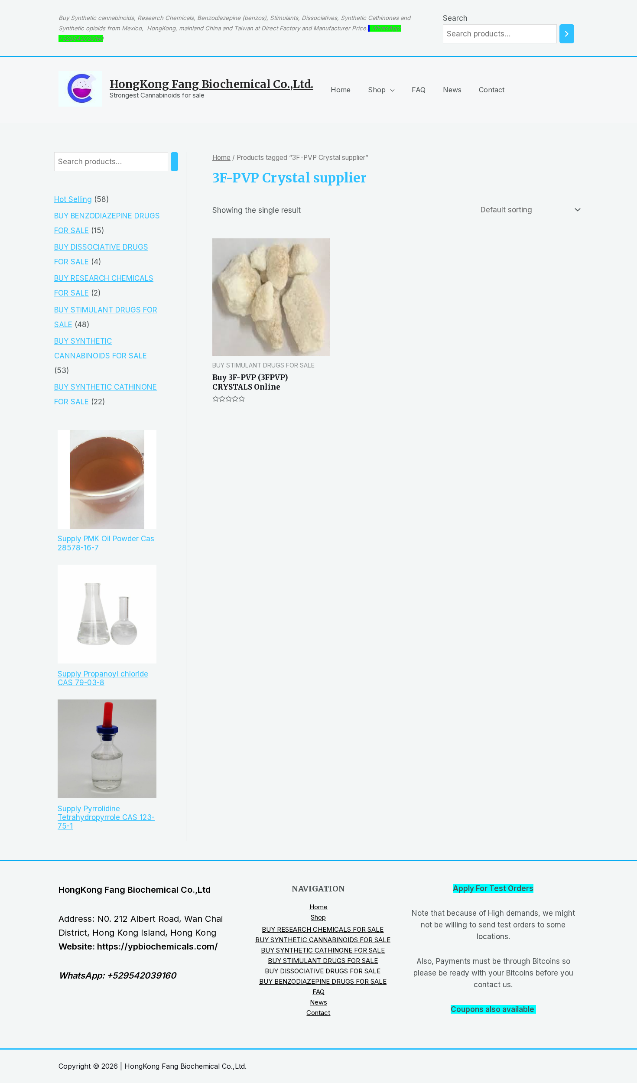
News (452, 89)
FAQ (419, 89)
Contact (491, 89)
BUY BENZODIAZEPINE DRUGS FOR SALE (323, 981)
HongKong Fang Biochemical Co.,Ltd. (211, 84)
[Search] (566, 34)
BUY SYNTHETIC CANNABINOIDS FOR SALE (322, 940)
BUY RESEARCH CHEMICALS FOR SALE (323, 929)
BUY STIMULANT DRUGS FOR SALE (323, 960)
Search (455, 18)
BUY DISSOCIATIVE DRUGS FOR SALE (322, 971)
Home (341, 89)
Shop (377, 89)
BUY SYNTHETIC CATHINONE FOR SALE (323, 950)
